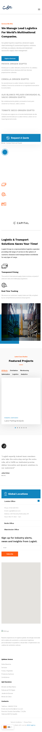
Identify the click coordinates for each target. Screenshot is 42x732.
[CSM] (7, 7)
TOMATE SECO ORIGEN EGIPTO (17, 110)
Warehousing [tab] (24, 370)
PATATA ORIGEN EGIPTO (14, 63)
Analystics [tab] (24, 374)
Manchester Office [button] (11, 530)
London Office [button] (9, 501)
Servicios (4, 667)
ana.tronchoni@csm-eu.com (14, 709)
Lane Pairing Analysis (14, 421)
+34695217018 (12, 706)
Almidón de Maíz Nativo (8, 687)
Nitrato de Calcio (6, 696)
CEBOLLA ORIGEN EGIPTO (15, 79)
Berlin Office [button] (9, 523)
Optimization (14, 417)
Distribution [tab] (14, 370)
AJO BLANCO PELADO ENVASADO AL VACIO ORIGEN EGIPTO (20, 96)
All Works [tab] (4, 370)
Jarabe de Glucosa (7, 693)
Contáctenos (5, 677)
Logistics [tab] (15, 374)
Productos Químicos (7, 674)
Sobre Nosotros (6, 664)
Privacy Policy (27, 722)
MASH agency (31, 725)
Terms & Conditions (16, 722)
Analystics (7, 417)
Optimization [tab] (5, 374)
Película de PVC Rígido (8, 690)
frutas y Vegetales (7, 671)
